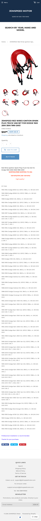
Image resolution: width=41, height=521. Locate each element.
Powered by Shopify (29, 513)
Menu (6, 2)
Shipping (4, 135)
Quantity (4, 140)
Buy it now (10, 157)
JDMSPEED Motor (20, 11)
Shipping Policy (20, 468)
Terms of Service (20, 473)
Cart (38, 2)
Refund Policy (20, 471)
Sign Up (35, 504)
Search (20, 466)
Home (3, 42)
